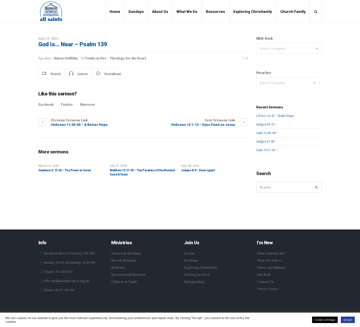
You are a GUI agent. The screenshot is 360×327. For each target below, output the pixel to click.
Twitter (67, 104)
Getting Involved (197, 275)
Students (118, 267)
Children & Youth (124, 282)
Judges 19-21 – (266, 124)
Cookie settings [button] (325, 320)
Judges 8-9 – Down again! (198, 170)
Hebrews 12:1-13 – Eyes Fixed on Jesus (203, 125)
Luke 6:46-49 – (267, 133)
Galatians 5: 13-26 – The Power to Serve (65, 170)
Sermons (191, 260)
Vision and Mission (271, 267)
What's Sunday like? (271, 253)
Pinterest (87, 104)
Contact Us (265, 282)
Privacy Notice (268, 289)
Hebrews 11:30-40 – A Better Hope (79, 125)
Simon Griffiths (66, 58)
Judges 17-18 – (266, 141)
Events (189, 253)
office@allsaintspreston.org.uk (66, 281)
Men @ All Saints (123, 260)
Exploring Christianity (200, 267)
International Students (128, 275)
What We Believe (269, 260)
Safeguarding (194, 282)
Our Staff (264, 275)
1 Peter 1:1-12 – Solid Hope (275, 116)
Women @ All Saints (126, 253)
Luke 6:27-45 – (267, 150)
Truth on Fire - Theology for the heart (115, 58)
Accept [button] (347, 320)
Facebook (46, 104)
